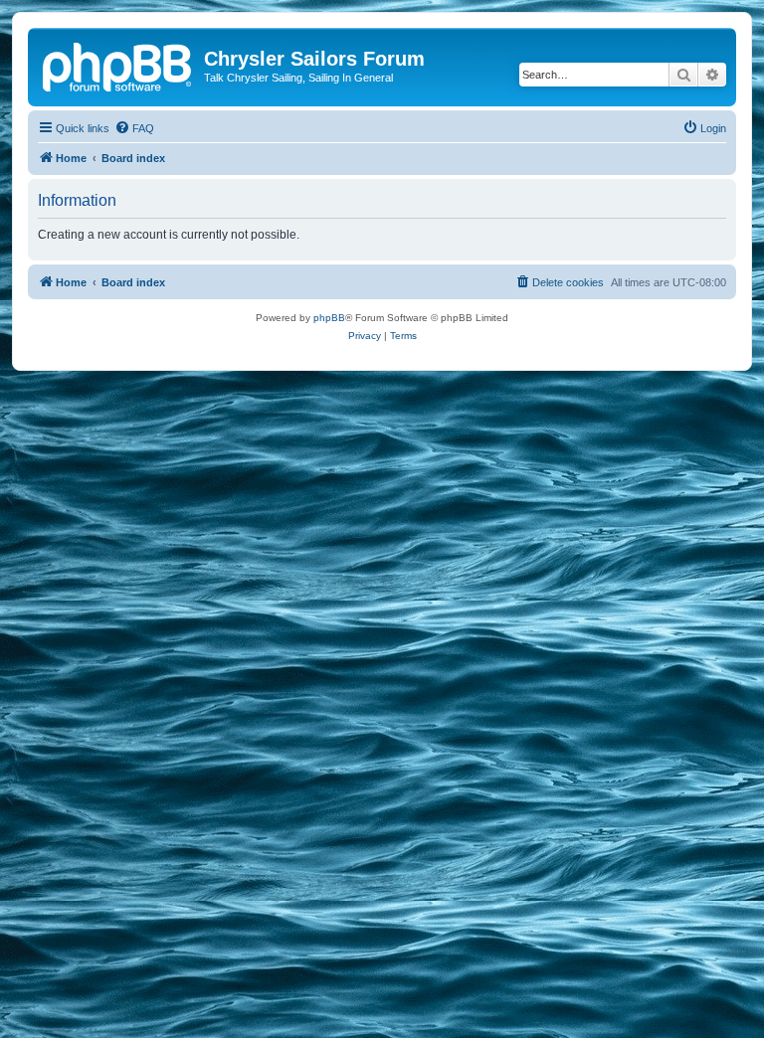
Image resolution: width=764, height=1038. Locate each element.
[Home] (118, 64)
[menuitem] (134, 128)
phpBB (329, 317)
